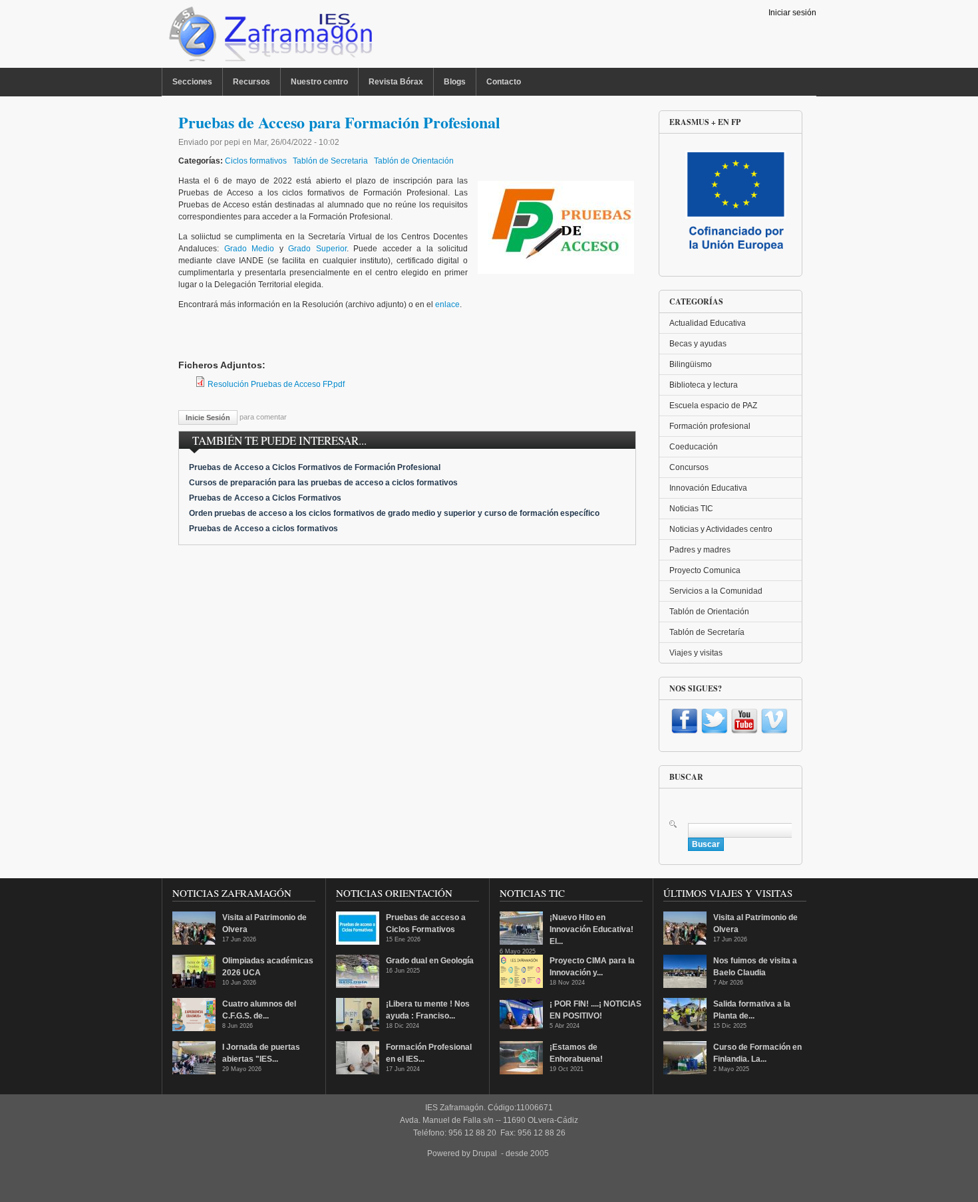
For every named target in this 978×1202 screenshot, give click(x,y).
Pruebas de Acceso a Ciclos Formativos (265, 498)
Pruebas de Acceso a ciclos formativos (263, 528)
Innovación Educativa (708, 488)
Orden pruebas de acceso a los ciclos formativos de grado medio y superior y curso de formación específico (394, 513)
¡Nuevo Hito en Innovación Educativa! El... (591, 929)
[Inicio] (269, 37)
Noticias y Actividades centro (720, 529)
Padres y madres (700, 549)
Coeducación (693, 446)
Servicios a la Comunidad (715, 591)
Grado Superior (317, 248)
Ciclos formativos (256, 161)
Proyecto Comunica (704, 570)
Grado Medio (249, 248)
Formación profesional (709, 426)
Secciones (192, 81)
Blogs (455, 81)
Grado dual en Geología (430, 960)
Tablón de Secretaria (330, 161)
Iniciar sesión (792, 12)
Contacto (503, 81)
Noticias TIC (691, 508)
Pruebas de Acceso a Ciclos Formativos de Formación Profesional (314, 467)
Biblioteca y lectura (703, 385)
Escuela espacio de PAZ (713, 405)
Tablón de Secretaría (706, 632)
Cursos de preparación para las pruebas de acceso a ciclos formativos (323, 482)
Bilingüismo (690, 364)
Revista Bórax (396, 81)
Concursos (689, 467)
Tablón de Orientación (414, 161)
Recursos (251, 81)
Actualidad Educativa (707, 323)
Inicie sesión (208, 417)
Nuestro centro (319, 81)
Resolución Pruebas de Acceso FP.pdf (276, 384)
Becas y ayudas (698, 343)
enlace (447, 304)
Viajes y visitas (696, 653)
